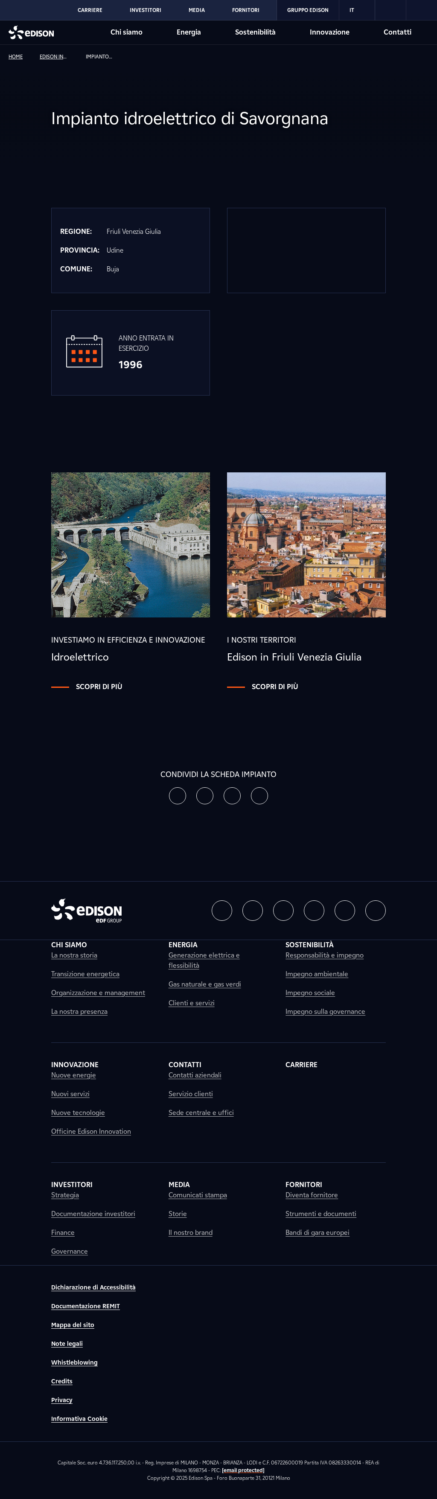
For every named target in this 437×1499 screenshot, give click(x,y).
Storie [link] (178, 1214)
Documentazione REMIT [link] (85, 1306)
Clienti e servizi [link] (192, 1003)
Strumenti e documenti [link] (321, 1214)
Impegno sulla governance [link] (325, 1011)
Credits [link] (62, 1381)
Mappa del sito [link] (72, 1325)
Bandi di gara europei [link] (318, 1232)
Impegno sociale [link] (310, 993)
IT (352, 10)
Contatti (397, 32)
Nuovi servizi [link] (70, 1094)
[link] (390, 10)
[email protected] (243, 1470)
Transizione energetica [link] (85, 974)
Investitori (145, 10)
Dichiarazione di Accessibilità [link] (93, 1287)
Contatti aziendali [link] (195, 1075)
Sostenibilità (255, 32)
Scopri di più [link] (99, 687)
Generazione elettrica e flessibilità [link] (204, 960)
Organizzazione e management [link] (98, 993)
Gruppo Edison (308, 10)
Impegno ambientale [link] (317, 974)
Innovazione (330, 32)
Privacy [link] (62, 1400)
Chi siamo (127, 32)
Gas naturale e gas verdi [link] (205, 984)
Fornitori (245, 10)
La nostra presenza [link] (79, 1011)
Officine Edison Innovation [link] (91, 1131)
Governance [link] (69, 1251)
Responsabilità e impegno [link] (325, 955)
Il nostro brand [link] (191, 1232)
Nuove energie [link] (73, 1075)
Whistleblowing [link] (74, 1362)
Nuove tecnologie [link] (78, 1113)
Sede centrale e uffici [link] (201, 1113)
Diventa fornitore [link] (312, 1195)
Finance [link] (63, 1232)
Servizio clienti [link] (191, 1094)
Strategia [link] (65, 1195)
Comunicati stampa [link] (198, 1195)
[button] (177, 795)
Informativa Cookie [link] (79, 1419)
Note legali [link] (67, 1344)
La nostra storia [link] (74, 955)
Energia (189, 32)
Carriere (90, 10)
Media (197, 10)
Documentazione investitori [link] (93, 1214)
